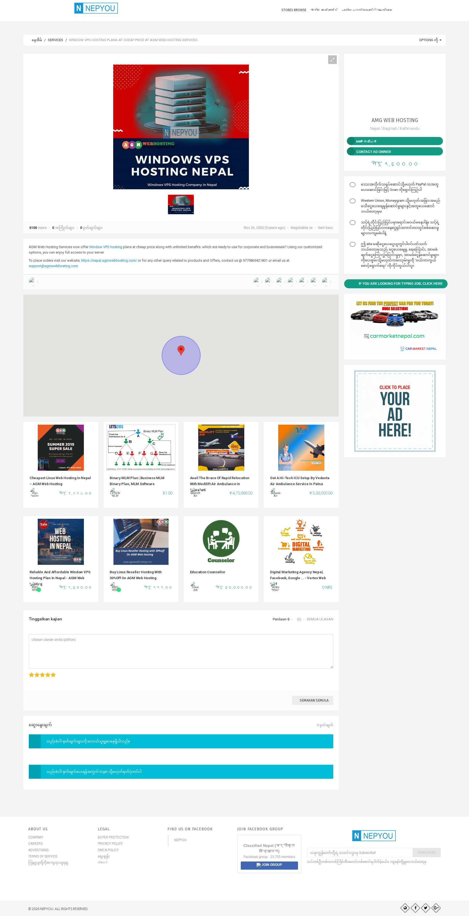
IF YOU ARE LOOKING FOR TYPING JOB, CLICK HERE (401, 284)
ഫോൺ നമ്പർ (366, 141)
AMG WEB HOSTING (395, 120)
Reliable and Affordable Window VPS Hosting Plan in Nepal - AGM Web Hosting (60, 578)
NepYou (180, 840)
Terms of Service (43, 856)
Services (55, 40)
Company (35, 837)
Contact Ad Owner (373, 152)
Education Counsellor (208, 572)
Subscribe (426, 852)
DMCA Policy (108, 850)
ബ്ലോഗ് (102, 862)
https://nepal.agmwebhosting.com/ (109, 260)
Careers (35, 843)
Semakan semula (314, 700)
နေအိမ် (36, 40)
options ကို (429, 40)
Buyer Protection (113, 837)
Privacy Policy (110, 843)
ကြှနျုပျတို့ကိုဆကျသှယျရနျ (48, 862)
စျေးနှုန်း (104, 856)
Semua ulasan (320, 619)
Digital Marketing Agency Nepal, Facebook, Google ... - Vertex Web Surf (298, 578)
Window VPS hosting (105, 247)
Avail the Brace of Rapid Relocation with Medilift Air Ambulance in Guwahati (219, 484)
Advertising (38, 850)
